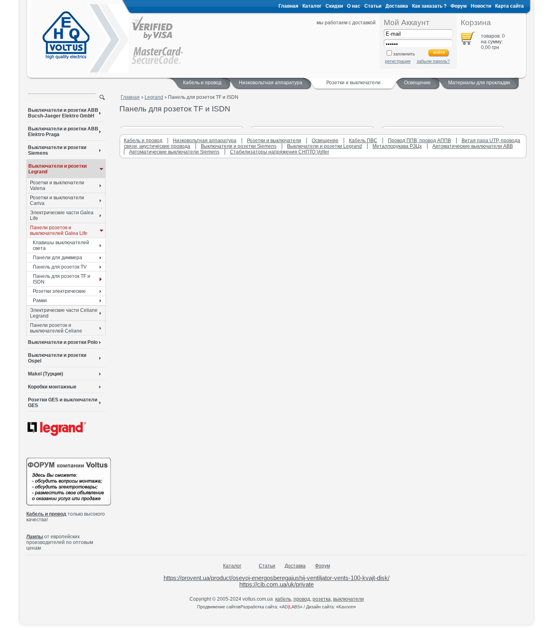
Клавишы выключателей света (61, 245)
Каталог (311, 6)
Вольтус (66, 35)
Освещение (417, 82)
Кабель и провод (202, 82)
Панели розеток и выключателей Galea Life (58, 230)
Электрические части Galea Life (62, 215)
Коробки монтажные (52, 387)
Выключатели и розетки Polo (63, 342)
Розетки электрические (59, 291)
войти (439, 52)
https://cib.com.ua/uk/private (276, 584)
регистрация (397, 61)
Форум (459, 6)
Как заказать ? (429, 6)
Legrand (154, 97)
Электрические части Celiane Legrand (64, 313)
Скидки (334, 6)
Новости (481, 6)
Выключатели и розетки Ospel (57, 358)
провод (302, 599)
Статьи (372, 6)
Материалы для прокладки (479, 82)
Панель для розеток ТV (60, 267)
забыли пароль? (433, 61)
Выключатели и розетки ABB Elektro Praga (63, 131)
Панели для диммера (57, 257)
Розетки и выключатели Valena (57, 185)
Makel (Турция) (45, 374)
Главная (288, 6)
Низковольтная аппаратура (270, 82)
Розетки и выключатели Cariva (57, 200)
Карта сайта (509, 6)
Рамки (40, 300)
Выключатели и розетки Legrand (57, 169)
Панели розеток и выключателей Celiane (56, 328)
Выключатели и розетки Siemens (57, 150)
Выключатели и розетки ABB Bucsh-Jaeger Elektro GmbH (63, 113)
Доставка (396, 6)
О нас (353, 6)
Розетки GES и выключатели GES (62, 402)
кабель (283, 599)
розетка (322, 599)
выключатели (348, 599)
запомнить (404, 53)
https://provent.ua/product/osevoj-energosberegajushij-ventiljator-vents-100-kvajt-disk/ (276, 578)
